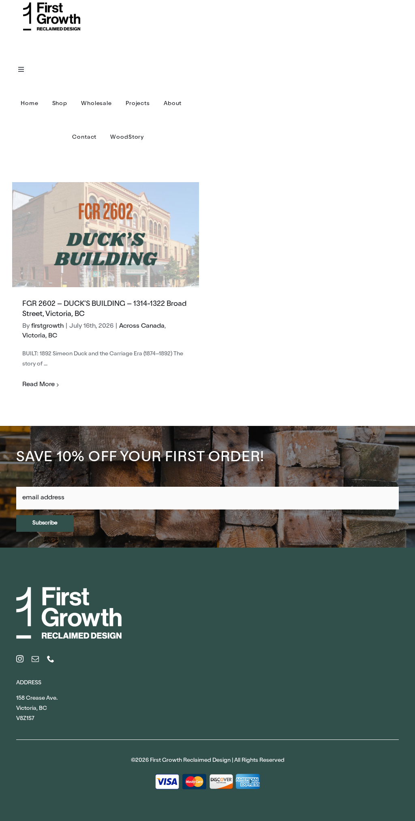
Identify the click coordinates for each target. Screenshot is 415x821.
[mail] (35, 658)
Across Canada (142, 326)
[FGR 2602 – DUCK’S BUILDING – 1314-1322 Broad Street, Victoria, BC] (105, 234)
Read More (38, 385)
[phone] (50, 658)
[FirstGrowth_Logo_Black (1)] (51, 5)
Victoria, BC (39, 336)
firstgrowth (47, 326)
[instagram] (20, 658)
